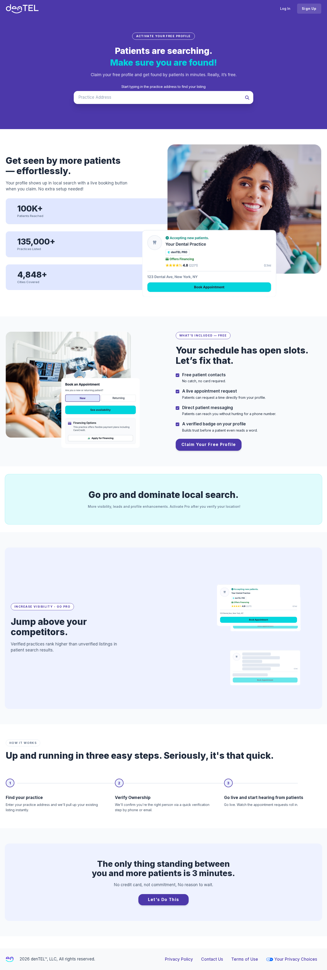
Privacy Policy (179, 959)
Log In (285, 8)
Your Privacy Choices (295, 959)
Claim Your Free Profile (208, 444)
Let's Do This (163, 899)
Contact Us (212, 959)
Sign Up (309, 9)
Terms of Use (244, 959)
